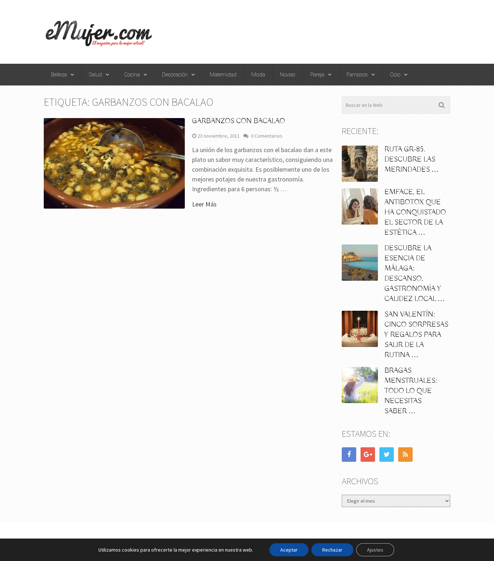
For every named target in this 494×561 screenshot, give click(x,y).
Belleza (59, 74)
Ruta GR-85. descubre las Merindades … (411, 159)
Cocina (132, 74)
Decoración (175, 74)
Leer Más (204, 204)
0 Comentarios (266, 136)
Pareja (317, 74)
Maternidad (223, 74)
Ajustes (375, 550)
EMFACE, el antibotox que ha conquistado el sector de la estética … (415, 212)
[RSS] (405, 454)
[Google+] (368, 454)
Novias (287, 74)
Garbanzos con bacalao (238, 121)
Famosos (357, 74)
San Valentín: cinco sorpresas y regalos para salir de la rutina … (416, 335)
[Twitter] (386, 454)
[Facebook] (349, 454)
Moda (258, 74)
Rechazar (332, 550)
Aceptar (289, 550)
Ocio (395, 74)
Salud (95, 74)
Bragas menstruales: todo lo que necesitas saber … (410, 391)
